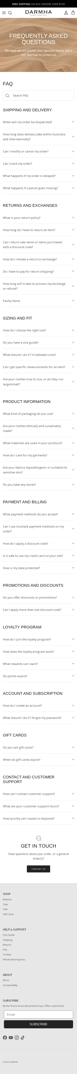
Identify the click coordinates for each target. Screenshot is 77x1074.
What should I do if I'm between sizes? (29, 355)
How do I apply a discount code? (25, 543)
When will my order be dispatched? (27, 122)
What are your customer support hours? (31, 806)
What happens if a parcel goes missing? (30, 188)
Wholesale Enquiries (14, 959)
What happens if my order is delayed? (29, 176)
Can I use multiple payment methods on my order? (33, 528)
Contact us (38, 869)
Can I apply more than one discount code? (32, 610)
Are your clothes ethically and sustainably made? (32, 428)
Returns (7, 944)
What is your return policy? (21, 218)
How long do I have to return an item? (29, 230)
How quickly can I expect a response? (29, 818)
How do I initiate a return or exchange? (30, 259)
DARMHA (14, 1062)
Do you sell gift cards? (18, 747)
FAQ (5, 949)
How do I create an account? (22, 705)
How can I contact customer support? (29, 794)
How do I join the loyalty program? (27, 639)
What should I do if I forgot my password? (32, 718)
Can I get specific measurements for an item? (34, 367)
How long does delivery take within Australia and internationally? (34, 136)
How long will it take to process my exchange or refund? (34, 286)
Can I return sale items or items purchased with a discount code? (32, 244)
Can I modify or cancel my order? (26, 151)
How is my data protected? (21, 568)
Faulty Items (11, 301)
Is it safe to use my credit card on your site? (33, 556)
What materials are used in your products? (32, 443)
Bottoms (7, 899)
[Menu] (4, 13)
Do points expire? (15, 676)
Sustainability (10, 985)
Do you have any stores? (19, 484)
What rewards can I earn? (20, 664)
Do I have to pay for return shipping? (28, 271)
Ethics (6, 980)
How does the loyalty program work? (28, 651)
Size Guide (9, 934)
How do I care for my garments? (25, 455)
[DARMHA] (38, 12)
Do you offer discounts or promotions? (30, 597)
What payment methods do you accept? (30, 514)
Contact (7, 954)
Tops (5, 904)
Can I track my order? (17, 163)
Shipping (7, 939)
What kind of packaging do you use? (28, 414)
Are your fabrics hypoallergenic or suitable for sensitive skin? (35, 469)
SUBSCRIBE (38, 1024)
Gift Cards (8, 914)
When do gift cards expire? (21, 760)
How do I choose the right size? (24, 330)
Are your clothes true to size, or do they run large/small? (33, 381)
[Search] (12, 13)
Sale (5, 909)
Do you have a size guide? (20, 342)
